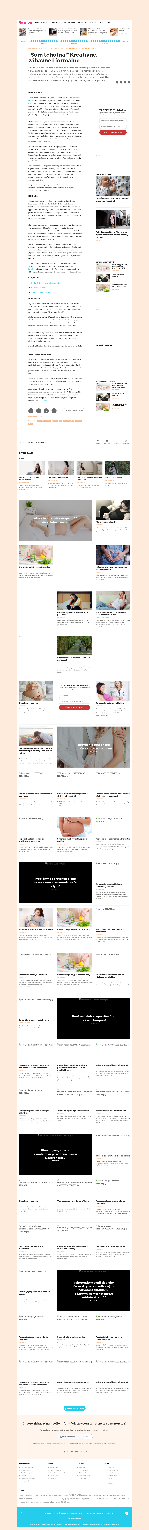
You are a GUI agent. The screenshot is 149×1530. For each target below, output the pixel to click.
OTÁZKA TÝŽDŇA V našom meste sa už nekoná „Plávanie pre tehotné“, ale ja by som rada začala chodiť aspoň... (112, 1347)
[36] (110, 41)
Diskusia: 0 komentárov (75, 411)
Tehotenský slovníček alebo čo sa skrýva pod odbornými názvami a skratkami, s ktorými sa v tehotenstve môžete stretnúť (93, 1290)
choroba (56, 1495)
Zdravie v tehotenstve (102, 617)
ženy (30, 424)
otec (48, 1499)
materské (123, 1495)
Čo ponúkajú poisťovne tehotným (34, 1020)
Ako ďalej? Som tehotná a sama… (111, 1246)
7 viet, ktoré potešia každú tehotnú (112, 1065)
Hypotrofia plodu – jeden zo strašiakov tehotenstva (31, 840)
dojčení (91, 1495)
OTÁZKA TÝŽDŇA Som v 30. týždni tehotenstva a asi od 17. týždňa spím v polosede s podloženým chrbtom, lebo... (74, 804)
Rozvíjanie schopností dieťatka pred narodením (94, 746)
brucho (30, 1495)
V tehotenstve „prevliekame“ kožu (73, 1201)
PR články (31, 35)
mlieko (36, 1499)
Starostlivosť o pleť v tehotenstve (111, 1110)
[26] (87, 41)
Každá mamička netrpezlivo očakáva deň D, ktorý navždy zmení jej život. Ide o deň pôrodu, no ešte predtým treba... (73, 623)
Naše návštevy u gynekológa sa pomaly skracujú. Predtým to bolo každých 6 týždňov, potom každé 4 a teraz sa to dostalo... (113, 985)
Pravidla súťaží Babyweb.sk (95, 1513)
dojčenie (85, 1495)
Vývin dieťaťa (112, 1467)
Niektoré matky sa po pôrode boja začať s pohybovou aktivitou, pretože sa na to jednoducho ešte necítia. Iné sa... (112, 1164)
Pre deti (110, 1484)
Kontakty (48, 1513)
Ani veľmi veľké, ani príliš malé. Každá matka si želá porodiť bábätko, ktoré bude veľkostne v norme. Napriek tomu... (36, 849)
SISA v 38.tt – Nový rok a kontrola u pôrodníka (89, 479)
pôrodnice (93, 1499)
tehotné (38, 1502)
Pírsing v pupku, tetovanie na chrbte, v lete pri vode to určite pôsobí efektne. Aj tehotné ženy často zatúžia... (74, 1118)
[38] (115, 41)
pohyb (63, 1499)
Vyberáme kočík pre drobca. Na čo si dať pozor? (73, 659)
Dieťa (86, 23)
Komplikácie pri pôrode (57, 1473)
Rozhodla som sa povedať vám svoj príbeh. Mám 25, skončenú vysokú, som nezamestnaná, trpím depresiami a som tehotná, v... (113, 1254)
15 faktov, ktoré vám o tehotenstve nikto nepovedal (111, 568)
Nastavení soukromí (74, 1518)
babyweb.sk (32, 48)
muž (40, 1499)
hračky (96, 1495)
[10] (50, 41)
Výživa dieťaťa (112, 1475)
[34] (106, 41)
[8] (46, 41)
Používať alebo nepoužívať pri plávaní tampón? (93, 1018)
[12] (55, 41)
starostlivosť (119, 1499)
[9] (48, 41)
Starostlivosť (112, 1473)
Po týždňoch (22, 41)
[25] (85, 41)
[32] (102, 41)
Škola (109, 1481)
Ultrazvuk (22, 844)
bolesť (26, 1495)
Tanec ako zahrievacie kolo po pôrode (113, 1156)
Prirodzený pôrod (55, 1470)
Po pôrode (72, 23)
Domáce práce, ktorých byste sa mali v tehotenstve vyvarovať (113, 794)
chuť (61, 1495)
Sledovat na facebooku (75, 1451)
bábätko (31, 269)
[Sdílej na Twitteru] (121, 82)
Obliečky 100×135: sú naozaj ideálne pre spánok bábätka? (37, 31)
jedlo (100, 1495)
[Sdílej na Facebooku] (117, 82)
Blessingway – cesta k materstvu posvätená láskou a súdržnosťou (34, 1066)
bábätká (51, 1495)
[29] (95, 41)
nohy (44, 1499)
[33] (104, 41)
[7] (44, 41)
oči (51, 1499)
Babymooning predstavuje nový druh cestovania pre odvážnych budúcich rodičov (36, 750)
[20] (74, 41)
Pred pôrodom (54, 1467)
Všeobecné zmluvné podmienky (72, 1513)
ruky (107, 1499)
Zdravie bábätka (84, 1473)
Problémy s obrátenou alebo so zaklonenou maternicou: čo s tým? (55, 882)
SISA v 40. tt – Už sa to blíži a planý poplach (29, 479)
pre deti (79, 1499)
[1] (31, 41)
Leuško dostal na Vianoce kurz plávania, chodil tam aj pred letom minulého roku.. (30, 487)
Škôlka (110, 1478)
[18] (70, 41)
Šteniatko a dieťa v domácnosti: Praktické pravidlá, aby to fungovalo (97, 31)
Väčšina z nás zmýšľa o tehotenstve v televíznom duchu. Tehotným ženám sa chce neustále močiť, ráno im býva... (112, 577)
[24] (82, 41)
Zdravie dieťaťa (113, 1470)
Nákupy (108, 23)
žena (63, 1501)
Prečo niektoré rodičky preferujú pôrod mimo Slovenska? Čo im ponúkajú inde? (72, 1067)
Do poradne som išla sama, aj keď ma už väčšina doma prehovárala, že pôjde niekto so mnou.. (60, 485)
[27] (91, 41)
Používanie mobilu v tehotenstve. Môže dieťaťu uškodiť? (111, 613)
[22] (78, 41)
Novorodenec (126, 41)
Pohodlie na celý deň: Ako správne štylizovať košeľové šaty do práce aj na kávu (67, 31)
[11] (52, 41)
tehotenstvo (24, 1502)
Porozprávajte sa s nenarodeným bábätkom (34, 1111)
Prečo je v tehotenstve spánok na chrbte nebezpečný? (72, 794)
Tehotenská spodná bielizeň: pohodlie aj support (109, 885)
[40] (119, 41)
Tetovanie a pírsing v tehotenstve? (73, 1110)
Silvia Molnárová (24, 482)
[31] (100, 41)
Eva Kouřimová (46, 417)
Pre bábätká (83, 1478)
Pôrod (64, 23)
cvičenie (66, 1495)
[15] (63, 41)
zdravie (57, 1502)
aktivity (21, 1495)
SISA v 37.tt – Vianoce (113, 478)
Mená (37, 23)
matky (29, 1498)
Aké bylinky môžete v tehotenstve (73, 1382)
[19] (72, 41)
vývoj (52, 1502)
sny (60, 421)
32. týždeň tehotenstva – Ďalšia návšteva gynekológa (110, 976)
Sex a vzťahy (99, 23)
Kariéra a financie (24, 1022)
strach (127, 1499)
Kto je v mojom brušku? (118, 275)
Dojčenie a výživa (84, 1475)
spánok (111, 1499)
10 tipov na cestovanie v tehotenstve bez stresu (35, 794)
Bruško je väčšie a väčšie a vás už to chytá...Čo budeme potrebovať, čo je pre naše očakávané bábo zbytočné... (36, 711)
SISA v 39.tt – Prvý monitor (58, 478)
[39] (117, 41)
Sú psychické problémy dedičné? (72, 1337)
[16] (65, 41)
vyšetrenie (46, 1502)
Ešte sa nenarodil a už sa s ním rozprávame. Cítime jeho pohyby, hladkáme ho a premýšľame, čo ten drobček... (112, 530)
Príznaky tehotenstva (28, 1467)
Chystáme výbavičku (28, 703)
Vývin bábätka (83, 1470)
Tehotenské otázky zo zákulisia (110, 703)
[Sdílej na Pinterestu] (125, 82)
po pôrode (70, 1499)
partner (54, 421)
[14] (61, 41)
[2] (33, 41)
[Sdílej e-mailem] (129, 82)
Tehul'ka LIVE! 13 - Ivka (102, 980)
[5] (40, 41)
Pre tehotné (54, 48)
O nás (56, 1513)
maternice (115, 1495)
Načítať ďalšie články (75, 1408)
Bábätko (80, 23)
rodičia (101, 1498)
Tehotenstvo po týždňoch (29, 1473)
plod (58, 1499)
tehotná (78, 421)
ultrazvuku (44, 400)
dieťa (78, 1495)
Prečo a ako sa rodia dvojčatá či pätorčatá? (110, 930)
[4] (38, 41)
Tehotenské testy (26, 1470)
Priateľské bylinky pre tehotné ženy (119, 286)
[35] (108, 41)
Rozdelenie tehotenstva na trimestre (113, 839)
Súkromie (110, 1513)
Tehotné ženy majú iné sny (41, 292)
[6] (42, 41)
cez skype (68, 155)
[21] (76, 41)
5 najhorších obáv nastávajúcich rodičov (46, 283)
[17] (68, 41)
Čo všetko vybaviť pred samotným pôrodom (72, 613)
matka (48, 421)
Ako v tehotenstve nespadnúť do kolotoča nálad (119, 266)
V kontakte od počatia (39, 287)
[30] (98, 41)
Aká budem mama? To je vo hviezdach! (31, 1247)
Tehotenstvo (55, 23)
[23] (80, 41)
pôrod (86, 1499)
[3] (35, 41)
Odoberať (87, 1437)
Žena (92, 23)
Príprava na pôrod (62, 1073)
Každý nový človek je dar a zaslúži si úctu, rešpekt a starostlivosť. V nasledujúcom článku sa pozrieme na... (35, 1028)
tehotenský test (69, 421)
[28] (93, 41)
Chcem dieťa (45, 23)
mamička (41, 421)
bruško (35, 1495)
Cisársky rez (54, 1475)
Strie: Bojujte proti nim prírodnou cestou (34, 1292)
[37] (112, 41)
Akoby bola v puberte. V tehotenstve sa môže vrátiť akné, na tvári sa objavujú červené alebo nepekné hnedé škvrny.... (74, 1209)
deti (71, 1495)
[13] (57, 41)
